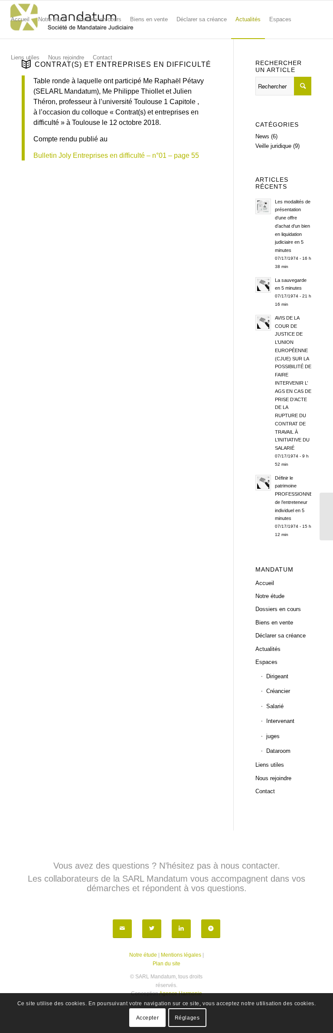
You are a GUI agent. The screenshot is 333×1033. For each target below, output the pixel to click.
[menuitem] (20, 19)
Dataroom (278, 751)
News (262, 136)
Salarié (275, 706)
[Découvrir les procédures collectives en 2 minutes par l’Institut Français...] (326, 516)
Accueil (264, 583)
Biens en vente (274, 622)
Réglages (187, 1018)
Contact (265, 791)
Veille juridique (273, 146)
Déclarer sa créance (280, 635)
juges (273, 736)
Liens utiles (269, 765)
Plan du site (166, 964)
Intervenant (280, 721)
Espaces (266, 662)
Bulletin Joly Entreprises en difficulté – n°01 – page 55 (116, 155)
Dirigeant (277, 676)
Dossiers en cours (278, 609)
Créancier (278, 691)
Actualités (268, 649)
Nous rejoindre (273, 778)
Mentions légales (181, 955)
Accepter (147, 1018)
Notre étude (269, 596)
